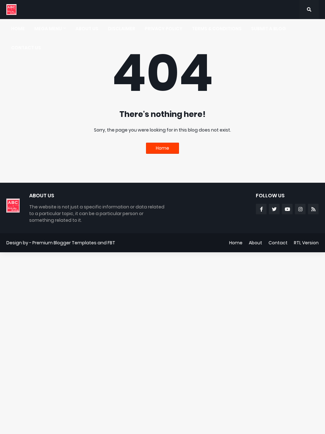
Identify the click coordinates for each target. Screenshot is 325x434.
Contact (278, 243)
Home (162, 148)
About (255, 243)
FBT (111, 243)
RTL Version (306, 243)
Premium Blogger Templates (64, 243)
